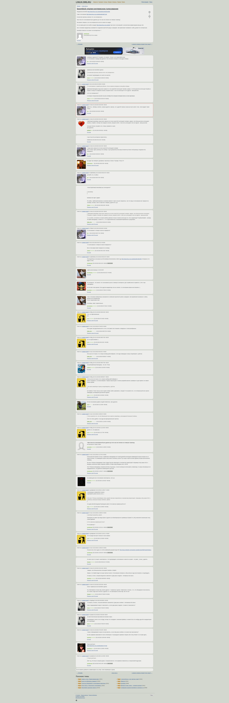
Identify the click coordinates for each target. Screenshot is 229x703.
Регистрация (145, 2)
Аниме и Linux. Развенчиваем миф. (90, 679)
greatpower (86, 33)
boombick (89, 290)
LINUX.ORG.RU (83, 2)
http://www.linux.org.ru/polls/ (103, 25)
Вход (151, 2)
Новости (95, 2)
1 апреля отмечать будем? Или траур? (141, 44)
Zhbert (88, 205)
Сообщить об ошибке (80, 696)
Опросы (114, 2)
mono (88, 77)
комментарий (85, 84)
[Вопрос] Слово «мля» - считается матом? (131, 685)
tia (87, 61)
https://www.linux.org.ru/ (80, 697)
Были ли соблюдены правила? (89, 681)
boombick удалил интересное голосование (97, 8)
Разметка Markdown (93, 695)
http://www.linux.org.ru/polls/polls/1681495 (132, 259)
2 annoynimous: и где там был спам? (130, 679)
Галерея (100, 2)
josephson (89, 648)
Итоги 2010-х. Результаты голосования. (91, 685)
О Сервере (78, 695)
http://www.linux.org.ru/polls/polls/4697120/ (97, 14)
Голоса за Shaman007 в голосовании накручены (93, 683)
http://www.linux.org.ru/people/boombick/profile (99, 11)
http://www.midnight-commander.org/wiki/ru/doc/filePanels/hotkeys (135, 550)
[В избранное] (149, 12)
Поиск (123, 2)
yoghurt (89, 367)
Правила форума (84, 695)
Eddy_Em (89, 222)
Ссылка (78, 40)
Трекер (119, 2)
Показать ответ (90, 63)
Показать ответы (90, 79)
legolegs (89, 578)
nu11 (88, 318)
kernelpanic (90, 272)
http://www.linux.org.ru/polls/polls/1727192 (97, 645)
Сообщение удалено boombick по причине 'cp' (132, 687)
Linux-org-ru (85, 6)
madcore (89, 480)
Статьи (105, 2)
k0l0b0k (89, 130)
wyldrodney (89, 163)
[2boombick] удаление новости (89, 687)
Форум (110, 2)
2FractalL (80, 44)
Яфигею (123, 681)
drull (88, 404)
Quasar (89, 562)
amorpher (89, 447)
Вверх (151, 695)
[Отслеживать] (149, 16)
